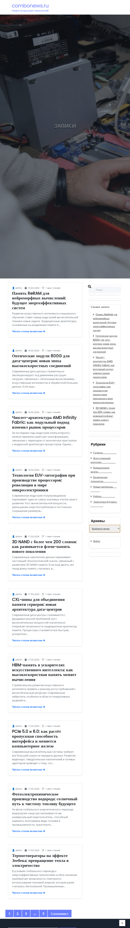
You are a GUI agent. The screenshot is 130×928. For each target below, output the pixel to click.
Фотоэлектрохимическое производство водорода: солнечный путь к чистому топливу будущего (44, 799)
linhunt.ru (95, 554)
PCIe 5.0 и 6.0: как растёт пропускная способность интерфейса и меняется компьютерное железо (36, 738)
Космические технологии (99, 479)
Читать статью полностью (27, 331)
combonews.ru (30, 5)
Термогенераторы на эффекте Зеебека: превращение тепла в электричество (40, 860)
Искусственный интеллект (100, 460)
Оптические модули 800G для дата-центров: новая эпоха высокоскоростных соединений (41, 361)
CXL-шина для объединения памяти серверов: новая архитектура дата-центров (38, 604)
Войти (96, 541)
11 (43, 913)
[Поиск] (89, 287)
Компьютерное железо (100, 470)
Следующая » (59, 913)
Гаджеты (98, 453)
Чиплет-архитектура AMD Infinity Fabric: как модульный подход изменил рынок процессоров (44, 422)
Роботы (97, 496)
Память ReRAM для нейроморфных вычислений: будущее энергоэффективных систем (39, 300)
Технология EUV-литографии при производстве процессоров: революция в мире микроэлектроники (43, 482)
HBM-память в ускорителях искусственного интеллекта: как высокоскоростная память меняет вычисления (44, 672)
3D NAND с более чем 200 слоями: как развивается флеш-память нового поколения (44, 546)
